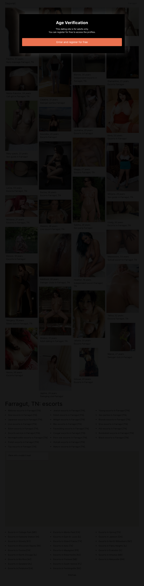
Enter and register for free (72, 42)
